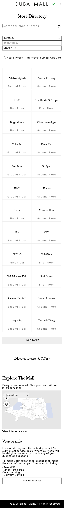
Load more (32, 340)
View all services (32, 481)
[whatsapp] (54, 4)
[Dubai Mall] (32, 4)
